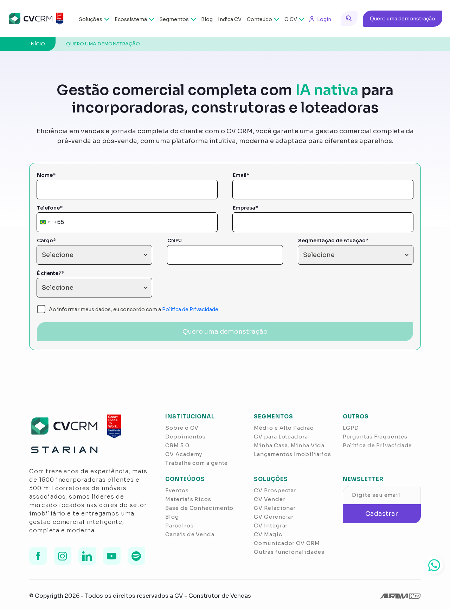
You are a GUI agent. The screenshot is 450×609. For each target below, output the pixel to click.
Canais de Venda (189, 534)
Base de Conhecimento (199, 508)
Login (324, 19)
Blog (207, 19)
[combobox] (50, 222)
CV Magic (268, 534)
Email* (241, 175)
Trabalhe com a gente (196, 463)
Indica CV (230, 19)
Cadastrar (381, 514)
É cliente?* (50, 273)
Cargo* (46, 240)
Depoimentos (185, 436)
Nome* (46, 175)
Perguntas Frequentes (375, 436)
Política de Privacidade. (190, 309)
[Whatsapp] (434, 565)
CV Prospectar (275, 490)
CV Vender (269, 499)
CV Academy (183, 454)
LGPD (351, 427)
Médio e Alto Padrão (284, 427)
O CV (290, 19)
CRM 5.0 (177, 445)
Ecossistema (131, 19)
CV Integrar (271, 525)
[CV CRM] (36, 18)
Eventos (176, 490)
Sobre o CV (182, 427)
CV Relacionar (275, 508)
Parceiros (179, 525)
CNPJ (174, 240)
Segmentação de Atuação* (333, 240)
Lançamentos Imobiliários (292, 454)
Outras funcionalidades (289, 552)
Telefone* (50, 208)
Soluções (90, 19)
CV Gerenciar (274, 516)
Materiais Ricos (188, 499)
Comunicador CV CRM (287, 543)
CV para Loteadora (281, 436)
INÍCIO (37, 44)
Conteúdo (259, 19)
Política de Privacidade (377, 445)
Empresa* (245, 208)
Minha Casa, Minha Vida (289, 445)
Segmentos (174, 19)
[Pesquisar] (349, 18)
